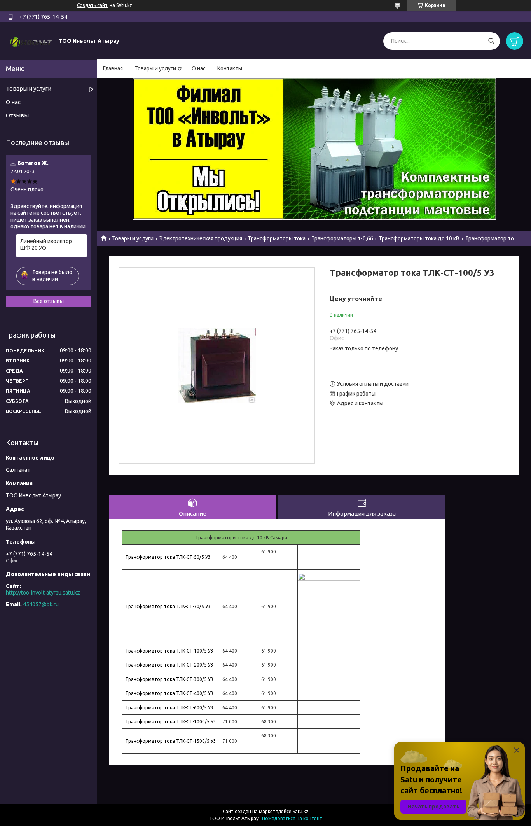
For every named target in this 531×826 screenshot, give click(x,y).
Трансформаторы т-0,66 (342, 238)
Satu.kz (301, 811)
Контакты (229, 68)
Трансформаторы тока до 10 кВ (419, 238)
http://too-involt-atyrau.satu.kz (43, 593)
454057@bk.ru (41, 604)
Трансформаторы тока (277, 238)
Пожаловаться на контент (292, 818)
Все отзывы (48, 301)
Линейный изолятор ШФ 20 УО (46, 244)
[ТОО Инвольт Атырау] (31, 40)
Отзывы (17, 115)
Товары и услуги (155, 68)
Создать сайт (92, 5)
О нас (199, 68)
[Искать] (491, 41)
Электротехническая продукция (200, 238)
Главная (113, 68)
